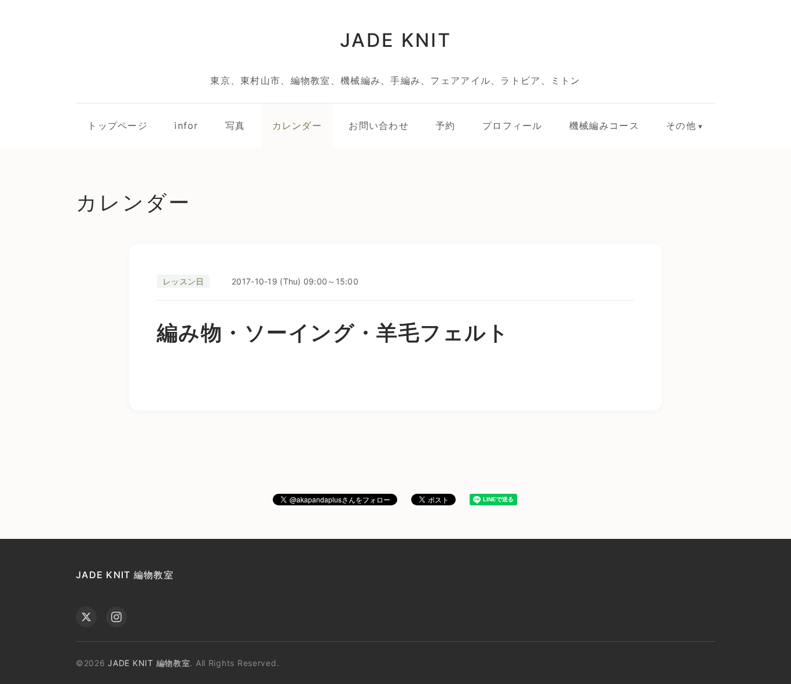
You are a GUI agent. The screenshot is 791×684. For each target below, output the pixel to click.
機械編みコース (604, 125)
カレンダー (297, 125)
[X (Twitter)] (86, 617)
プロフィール (512, 125)
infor (186, 125)
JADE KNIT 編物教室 (125, 575)
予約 (445, 125)
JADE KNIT (395, 40)
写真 (235, 125)
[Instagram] (116, 617)
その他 (681, 125)
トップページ (117, 125)
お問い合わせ (379, 125)
